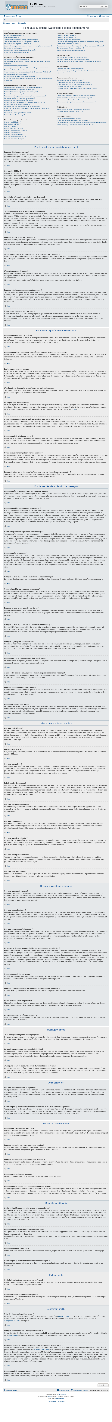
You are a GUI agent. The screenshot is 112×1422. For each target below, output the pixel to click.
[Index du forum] (16, 7)
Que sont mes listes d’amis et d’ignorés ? (70, 68)
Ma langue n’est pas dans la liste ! (15, 70)
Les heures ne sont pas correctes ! (16, 65)
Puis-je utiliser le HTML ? (12, 124)
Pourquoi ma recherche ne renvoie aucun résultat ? (74, 82)
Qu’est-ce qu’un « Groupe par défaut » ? (70, 48)
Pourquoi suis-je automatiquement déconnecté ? (20, 50)
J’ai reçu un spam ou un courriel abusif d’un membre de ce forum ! (79, 61)
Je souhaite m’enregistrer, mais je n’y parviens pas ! (21, 39)
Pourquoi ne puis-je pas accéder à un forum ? (19, 100)
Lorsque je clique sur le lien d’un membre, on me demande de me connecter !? (28, 79)
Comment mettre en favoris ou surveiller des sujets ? (74, 98)
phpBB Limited (63, 1316)
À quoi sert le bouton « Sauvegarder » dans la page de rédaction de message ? (26, 109)
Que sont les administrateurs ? (67, 35)
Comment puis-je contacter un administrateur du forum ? (75, 125)
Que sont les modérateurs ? (66, 37)
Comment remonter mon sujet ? (14, 115)
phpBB (73, 409)
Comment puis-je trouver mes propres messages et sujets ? (77, 88)
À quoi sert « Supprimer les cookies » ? (17, 52)
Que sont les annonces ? (12, 132)
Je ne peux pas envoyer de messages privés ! (72, 57)
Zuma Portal (62, 1394)
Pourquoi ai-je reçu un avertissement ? (17, 104)
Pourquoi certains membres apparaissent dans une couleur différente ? (80, 46)
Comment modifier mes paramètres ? (16, 59)
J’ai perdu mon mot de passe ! (14, 48)
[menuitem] (18, 16)
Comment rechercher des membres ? (69, 86)
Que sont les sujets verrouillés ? (15, 137)
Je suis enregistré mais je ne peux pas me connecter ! (22, 42)
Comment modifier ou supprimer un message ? (19, 89)
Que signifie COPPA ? (11, 37)
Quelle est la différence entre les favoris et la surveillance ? (76, 95)
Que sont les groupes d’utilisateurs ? (69, 39)
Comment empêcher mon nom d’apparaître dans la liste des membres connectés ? (27, 62)
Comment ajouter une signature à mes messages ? (21, 92)
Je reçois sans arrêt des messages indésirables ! (73, 59)
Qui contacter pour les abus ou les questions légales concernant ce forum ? (82, 122)
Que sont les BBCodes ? (12, 122)
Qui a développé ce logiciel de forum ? (69, 118)
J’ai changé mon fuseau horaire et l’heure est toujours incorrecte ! (26, 68)
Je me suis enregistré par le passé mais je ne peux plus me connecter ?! (28, 46)
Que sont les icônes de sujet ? (14, 139)
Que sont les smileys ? (11, 126)
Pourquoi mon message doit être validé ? (17, 113)
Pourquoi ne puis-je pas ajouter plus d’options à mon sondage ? (25, 96)
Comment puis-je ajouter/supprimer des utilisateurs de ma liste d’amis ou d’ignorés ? (81, 72)
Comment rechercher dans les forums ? (70, 80)
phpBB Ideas (13, 1335)
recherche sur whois (41, 1350)
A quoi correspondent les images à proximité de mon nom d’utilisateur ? (27, 72)
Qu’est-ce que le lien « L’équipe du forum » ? (71, 50)
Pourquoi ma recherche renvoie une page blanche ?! (74, 84)
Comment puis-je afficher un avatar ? (16, 74)
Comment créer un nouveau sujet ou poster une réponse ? (23, 87)
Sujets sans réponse (9, 23)
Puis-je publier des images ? (13, 128)
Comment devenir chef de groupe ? (68, 44)
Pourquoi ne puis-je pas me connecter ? (17, 44)
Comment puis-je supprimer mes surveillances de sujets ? (76, 102)
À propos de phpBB (11, 1321)
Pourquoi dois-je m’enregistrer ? (14, 35)
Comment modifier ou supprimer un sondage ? (19, 98)
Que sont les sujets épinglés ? (14, 134)
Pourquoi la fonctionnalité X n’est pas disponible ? (73, 120)
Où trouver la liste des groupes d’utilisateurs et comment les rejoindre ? (80, 42)
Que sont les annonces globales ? (15, 130)
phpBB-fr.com (59, 1398)
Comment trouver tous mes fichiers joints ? (71, 111)
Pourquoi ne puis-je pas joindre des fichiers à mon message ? (24, 102)
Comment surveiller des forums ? (68, 100)
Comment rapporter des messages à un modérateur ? (22, 106)
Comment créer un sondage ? (14, 94)
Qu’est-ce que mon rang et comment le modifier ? (20, 76)
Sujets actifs (22, 23)
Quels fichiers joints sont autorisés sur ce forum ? (73, 109)
